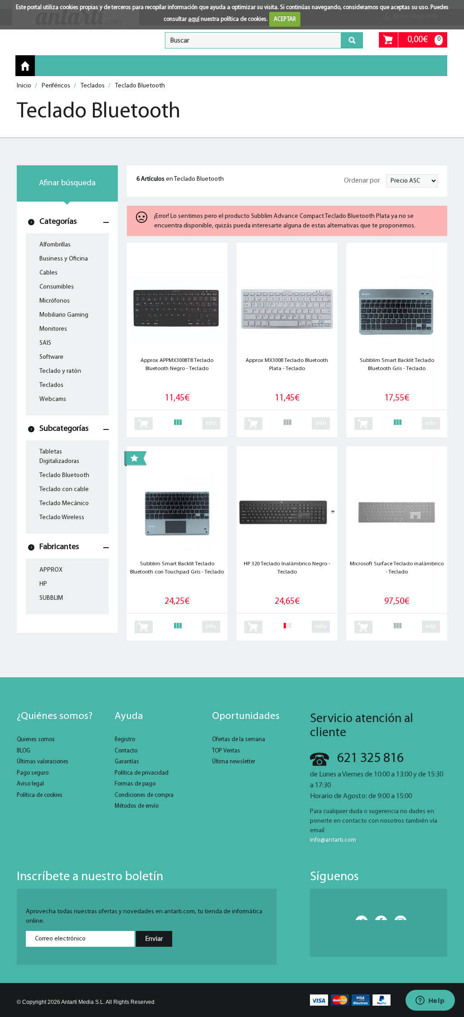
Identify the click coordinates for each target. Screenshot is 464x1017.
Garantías (127, 762)
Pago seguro (32, 773)
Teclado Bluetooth (64, 475)
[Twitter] (359, 918)
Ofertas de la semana (238, 739)
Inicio (25, 66)
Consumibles (56, 287)
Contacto (126, 751)
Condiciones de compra (144, 795)
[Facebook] (378, 918)
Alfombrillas (55, 244)
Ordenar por (362, 180)
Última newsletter (233, 762)
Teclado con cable (64, 489)
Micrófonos (54, 301)
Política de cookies (40, 795)
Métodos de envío (137, 806)
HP (43, 584)
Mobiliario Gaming (63, 315)
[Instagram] (398, 918)
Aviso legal (30, 784)
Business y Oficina (63, 258)
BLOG (23, 751)
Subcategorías (63, 428)
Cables (48, 273)
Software (51, 357)
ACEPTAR (285, 19)
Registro (125, 739)
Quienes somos (36, 739)
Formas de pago (135, 784)
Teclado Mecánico (64, 503)
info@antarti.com (333, 840)
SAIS (45, 343)
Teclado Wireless (61, 517)
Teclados (51, 385)
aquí (193, 19)
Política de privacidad (142, 773)
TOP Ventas (226, 751)
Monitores (53, 329)
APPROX (51, 570)
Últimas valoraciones (42, 762)
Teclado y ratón (60, 371)
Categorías (58, 221)
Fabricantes (59, 547)
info (211, 423)
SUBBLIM (51, 598)
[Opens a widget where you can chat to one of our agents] (430, 1001)
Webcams (52, 399)
